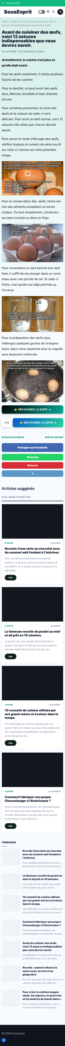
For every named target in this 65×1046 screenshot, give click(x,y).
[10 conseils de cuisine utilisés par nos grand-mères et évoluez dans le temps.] (32, 683)
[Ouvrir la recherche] (53, 11)
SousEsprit (18, 12)
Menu (60, 12)
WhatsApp (32, 457)
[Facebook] (3, 3)
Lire (10, 577)
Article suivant (54, 437)
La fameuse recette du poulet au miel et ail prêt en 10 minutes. (32, 633)
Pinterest (32, 465)
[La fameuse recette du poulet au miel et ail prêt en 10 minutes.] (32, 604)
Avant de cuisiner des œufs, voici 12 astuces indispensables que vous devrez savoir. (42, 946)
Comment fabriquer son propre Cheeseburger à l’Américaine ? (28, 799)
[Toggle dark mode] (41, 12)
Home (5, 21)
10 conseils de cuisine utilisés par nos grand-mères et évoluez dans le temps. (31, 714)
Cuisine (13, 21)
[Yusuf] (48, 11)
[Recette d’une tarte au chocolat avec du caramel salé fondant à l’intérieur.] (32, 521)
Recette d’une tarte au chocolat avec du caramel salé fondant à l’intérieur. (32, 550)
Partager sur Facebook (32, 447)
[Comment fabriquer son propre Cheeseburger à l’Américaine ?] (32, 770)
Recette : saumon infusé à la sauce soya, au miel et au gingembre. (40, 971)
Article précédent (13, 437)
